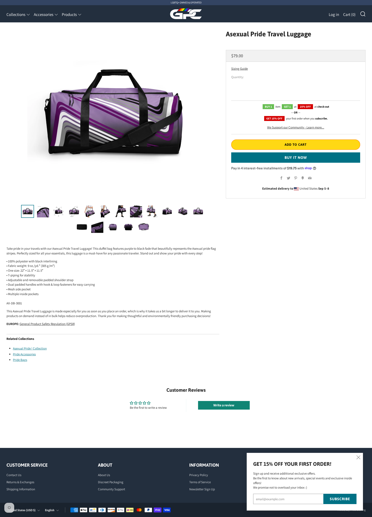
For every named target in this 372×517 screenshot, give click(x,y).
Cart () (349, 14)
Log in (334, 14)
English (49, 510)
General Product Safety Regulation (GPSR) (47, 324)
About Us (104, 475)
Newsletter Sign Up (202, 489)
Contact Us (13, 475)
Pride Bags (20, 360)
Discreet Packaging (110, 482)
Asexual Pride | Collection (30, 348)
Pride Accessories (24, 354)
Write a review (223, 405)
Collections (15, 14)
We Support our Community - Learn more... (295, 127)
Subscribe (340, 499)
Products (69, 14)
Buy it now (296, 157)
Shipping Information (20, 489)
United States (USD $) (22, 510)
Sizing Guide (239, 68)
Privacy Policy (198, 475)
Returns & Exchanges (20, 482)
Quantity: (237, 76)
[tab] (27, 211)
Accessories (43, 14)
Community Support (111, 489)
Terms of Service (200, 482)
